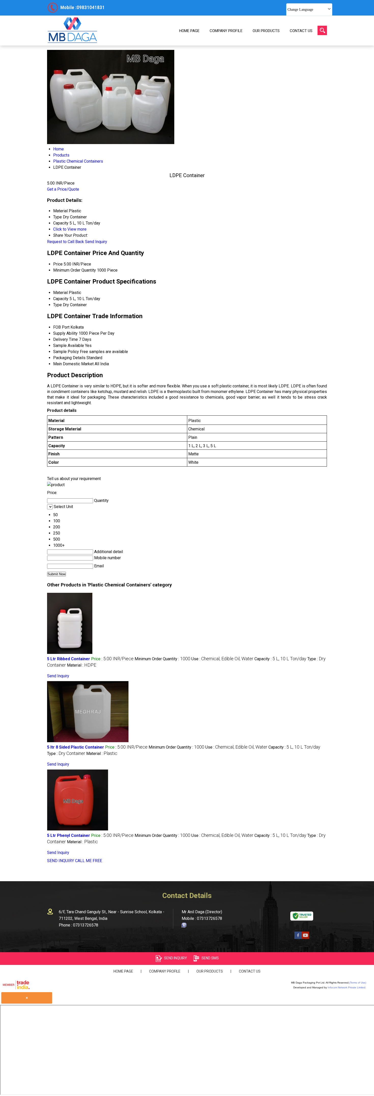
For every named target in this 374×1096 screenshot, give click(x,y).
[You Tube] (305, 937)
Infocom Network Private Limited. (347, 987)
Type (57, 304)
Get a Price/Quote (63, 189)
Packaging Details (69, 357)
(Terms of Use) (357, 982)
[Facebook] (298, 937)
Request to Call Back (65, 241)
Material (60, 292)
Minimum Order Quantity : (162, 658)
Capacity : (280, 658)
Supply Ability (65, 333)
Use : (222, 658)
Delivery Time (65, 339)
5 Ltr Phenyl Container (68, 835)
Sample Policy (66, 351)
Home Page (189, 31)
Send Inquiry (96, 241)
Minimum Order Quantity (74, 270)
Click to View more (70, 229)
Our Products (266, 31)
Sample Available (68, 345)
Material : (81, 665)
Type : (66, 753)
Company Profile (226, 31)
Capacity (60, 298)
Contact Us (301, 31)
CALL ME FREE (88, 860)
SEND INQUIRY (60, 860)
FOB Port (61, 327)
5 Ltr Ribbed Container (68, 658)
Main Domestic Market (73, 363)
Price (58, 264)
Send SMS (210, 958)
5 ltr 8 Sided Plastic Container (75, 747)
